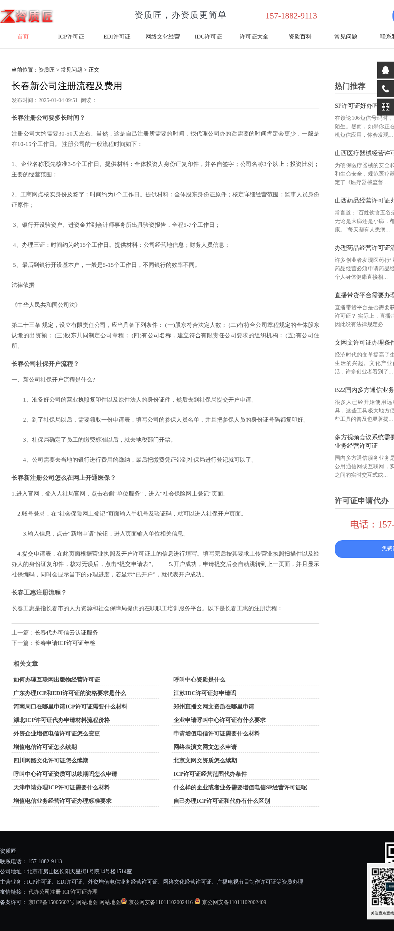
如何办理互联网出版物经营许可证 (56, 679)
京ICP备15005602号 (51, 902)
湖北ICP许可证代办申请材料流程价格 (61, 720)
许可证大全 (254, 36)
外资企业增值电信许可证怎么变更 (56, 733)
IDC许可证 (208, 36)
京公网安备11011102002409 (234, 902)
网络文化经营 (162, 36)
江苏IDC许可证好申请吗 (205, 693)
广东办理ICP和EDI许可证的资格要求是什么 (69, 693)
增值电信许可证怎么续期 (45, 747)
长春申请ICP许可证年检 (65, 643)
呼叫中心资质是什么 (199, 679)
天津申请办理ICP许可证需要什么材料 (61, 787)
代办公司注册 (44, 892)
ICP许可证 (71, 36)
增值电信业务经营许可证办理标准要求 (62, 801)
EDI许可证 (117, 36)
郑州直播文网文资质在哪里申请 (214, 706)
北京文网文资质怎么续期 (205, 760)
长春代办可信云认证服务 (66, 633)
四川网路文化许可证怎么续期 (50, 760)
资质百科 (300, 36)
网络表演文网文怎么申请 (205, 747)
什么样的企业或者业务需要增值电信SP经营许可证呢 (240, 787)
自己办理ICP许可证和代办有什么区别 (222, 801)
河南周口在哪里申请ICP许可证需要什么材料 (70, 706)
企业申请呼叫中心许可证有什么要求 (220, 720)
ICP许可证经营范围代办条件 (210, 774)
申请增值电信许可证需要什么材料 (217, 733)
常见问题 (345, 36)
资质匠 (46, 70)
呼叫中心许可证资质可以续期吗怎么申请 (65, 774)
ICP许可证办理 (80, 892)
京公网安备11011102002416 (161, 902)
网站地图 (87, 902)
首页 (23, 36)
